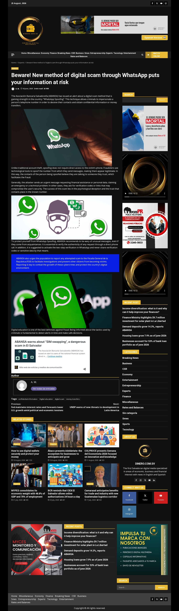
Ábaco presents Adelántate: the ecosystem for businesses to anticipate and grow (65, 435)
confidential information (27, 399)
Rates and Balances (79, 56)
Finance (53, 53)
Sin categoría (129, 413)
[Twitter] (145, 480)
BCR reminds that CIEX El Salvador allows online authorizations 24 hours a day (65, 475)
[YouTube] (149, 480)
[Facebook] (136, 480)
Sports (126, 424)
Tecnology (118, 53)
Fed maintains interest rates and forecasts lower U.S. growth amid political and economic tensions (37, 407)
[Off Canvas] (12, 55)
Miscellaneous (33, 53)
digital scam (59, 399)
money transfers (73, 399)
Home (24, 53)
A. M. (17, 88)
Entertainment (130, 53)
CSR (73, 53)
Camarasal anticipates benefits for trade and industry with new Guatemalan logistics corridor (102, 475)
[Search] (142, 54)
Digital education (46, 399)
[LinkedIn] (154, 480)
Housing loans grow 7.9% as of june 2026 (144, 335)
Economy (45, 53)
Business (80, 53)
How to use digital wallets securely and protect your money (28, 435)
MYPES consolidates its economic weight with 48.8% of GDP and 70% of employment (28, 475)
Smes (87, 53)
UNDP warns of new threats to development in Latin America (94, 407)
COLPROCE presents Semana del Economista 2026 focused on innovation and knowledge (102, 435)
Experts (109, 53)
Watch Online (156, 54)
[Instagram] (141, 480)
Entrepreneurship (97, 53)
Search (128, 95)
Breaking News (64, 53)
